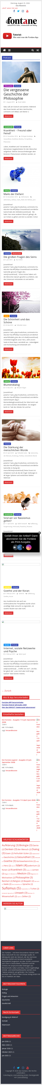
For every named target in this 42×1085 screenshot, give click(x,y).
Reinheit (7, 881)
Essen (9, 853)
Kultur (29, 870)
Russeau (29, 526)
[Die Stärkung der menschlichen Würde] (21, 420)
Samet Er (22, 593)
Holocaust (16, 526)
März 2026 (6, 1045)
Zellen (26, 896)
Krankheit (15, 139)
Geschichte (10, 857)
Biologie (25, 845)
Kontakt (5, 1021)
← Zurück (6, 690)
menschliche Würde (31, 456)
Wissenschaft (17, 253)
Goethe (6, 596)
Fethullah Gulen (21, 325)
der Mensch (7, 456)
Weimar (31, 893)
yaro (34, 200)
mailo (18, 200)
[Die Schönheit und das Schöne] (21, 293)
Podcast (17, 86)
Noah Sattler (22, 102)
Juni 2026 (5, 1041)
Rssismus (23, 526)
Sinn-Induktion (17, 884)
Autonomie (34, 453)
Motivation (8, 877)
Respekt (29, 881)
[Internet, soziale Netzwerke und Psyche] (21, 622)
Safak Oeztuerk (22, 524)
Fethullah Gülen (23, 853)
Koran (11, 596)
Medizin (21, 139)
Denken (11, 849)
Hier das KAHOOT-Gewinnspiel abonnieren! (18, 707)
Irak (13, 866)
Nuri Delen (19, 260)
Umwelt (21, 892)
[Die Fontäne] (4, 50)
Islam (21, 865)
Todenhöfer (25, 889)
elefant (13, 200)
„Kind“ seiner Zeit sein (10, 8)
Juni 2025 (5, 1055)
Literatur (7, 587)
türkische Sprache (8, 893)
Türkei (34, 888)
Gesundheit (7, 139)
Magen (7, 874)
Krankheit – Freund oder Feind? (18, 132)
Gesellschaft (8, 127)
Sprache (28, 884)
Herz (7, 865)
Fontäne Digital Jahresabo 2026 (14, 705)
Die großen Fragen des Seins (20, 256)
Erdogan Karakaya (27, 136)
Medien (7, 645)
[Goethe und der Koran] (21, 564)
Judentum (34, 865)
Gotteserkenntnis (26, 861)
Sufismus (11, 888)
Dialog (7, 191)
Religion (18, 881)
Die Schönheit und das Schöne (17, 321)
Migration (34, 874)
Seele (7, 884)
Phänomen (7, 142)
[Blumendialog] (21, 358)
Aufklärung (33, 524)
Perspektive (28, 139)
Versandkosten (11, 730)
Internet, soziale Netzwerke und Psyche (19, 650)
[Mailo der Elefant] (21, 167)
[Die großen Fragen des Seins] (21, 230)
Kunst (6, 316)
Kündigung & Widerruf (10, 1017)
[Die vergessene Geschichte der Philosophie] (21, 63)
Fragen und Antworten (10, 996)
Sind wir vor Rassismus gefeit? (17, 519)
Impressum (6, 1025)
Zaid (19, 896)
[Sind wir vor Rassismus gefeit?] (21, 491)
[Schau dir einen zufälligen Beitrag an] (37, 50)
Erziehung (15, 456)
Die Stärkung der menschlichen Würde (16, 449)
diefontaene (25, 197)
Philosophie (8, 86)
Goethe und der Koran (16, 590)
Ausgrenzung (8, 526)
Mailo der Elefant (14, 194)
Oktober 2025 (7, 1052)
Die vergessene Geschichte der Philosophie (16, 94)
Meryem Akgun (21, 388)
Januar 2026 (6, 1048)
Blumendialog (12, 384)
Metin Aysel (22, 654)
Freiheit (21, 456)
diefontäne (7, 200)
